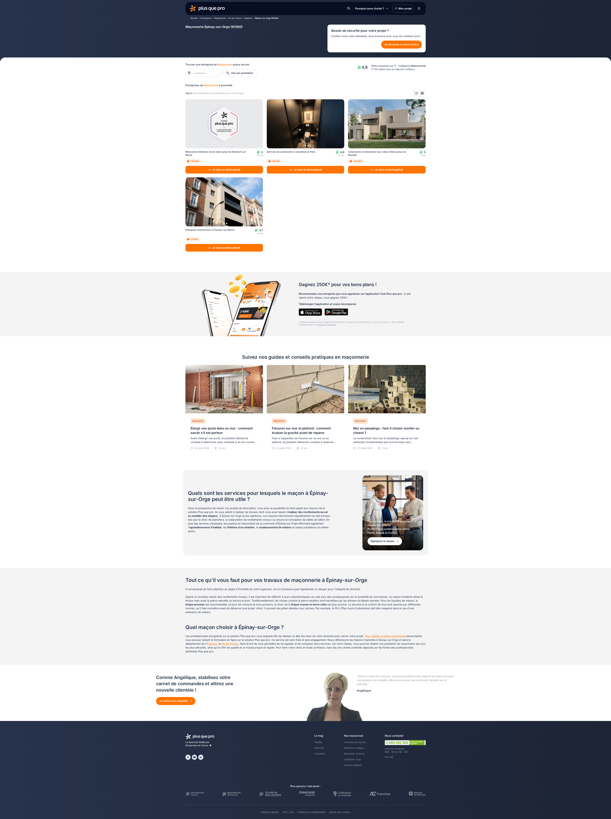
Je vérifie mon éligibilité (173, 700)
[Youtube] (194, 757)
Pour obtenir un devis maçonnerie (385, 636)
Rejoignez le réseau (383, 541)
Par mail (389, 757)
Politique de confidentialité (311, 812)
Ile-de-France (235, 18)
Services (318, 748)
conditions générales (326, 324)
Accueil (194, 18)
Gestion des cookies (339, 812)
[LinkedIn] (200, 757)
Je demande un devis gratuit (401, 44)
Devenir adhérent (353, 765)
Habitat (318, 742)
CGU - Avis (288, 812)
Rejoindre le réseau (354, 748)
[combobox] (205, 73)
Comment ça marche (355, 742)
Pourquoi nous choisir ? (369, 8)
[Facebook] (188, 757)
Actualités (319, 753)
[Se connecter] (419, 8)
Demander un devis (354, 753)
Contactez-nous (352, 759)
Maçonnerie (220, 18)
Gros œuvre (205, 18)
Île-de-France (230, 643)
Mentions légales (270, 812)
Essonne (248, 18)
